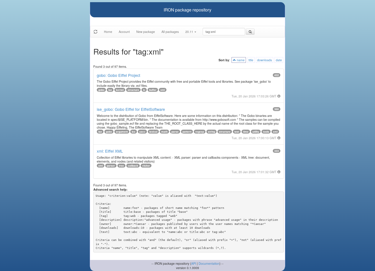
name (240, 60)
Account (124, 31)
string (211, 132)
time (245, 132)
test (236, 132)
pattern (187, 132)
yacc (142, 132)
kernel (120, 90)
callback (133, 166)
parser (111, 166)
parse (175, 132)
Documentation (209, 263)
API (193, 263)
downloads (264, 60)
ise (110, 90)
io (144, 90)
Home (108, 31)
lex (133, 132)
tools (266, 132)
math (164, 132)
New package (145, 31)
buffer (152, 90)
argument (122, 132)
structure (133, 90)
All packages (170, 31)
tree (121, 166)
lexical (153, 132)
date (279, 60)
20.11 (189, 31)
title (250, 60)
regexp (199, 132)
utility (255, 132)
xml (162, 90)
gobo (101, 90)
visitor (146, 166)
